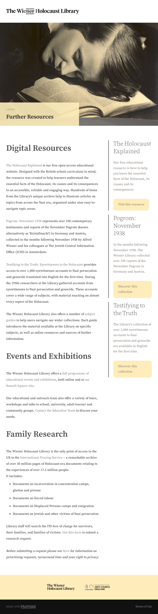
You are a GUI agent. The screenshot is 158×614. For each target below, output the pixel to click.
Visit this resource (131, 204)
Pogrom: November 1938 (24, 221)
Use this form (71, 532)
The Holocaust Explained (24, 165)
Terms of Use (143, 606)
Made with (13, 606)
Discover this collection (127, 289)
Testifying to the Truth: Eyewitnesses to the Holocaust (44, 265)
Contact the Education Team (55, 411)
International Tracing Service (41, 458)
